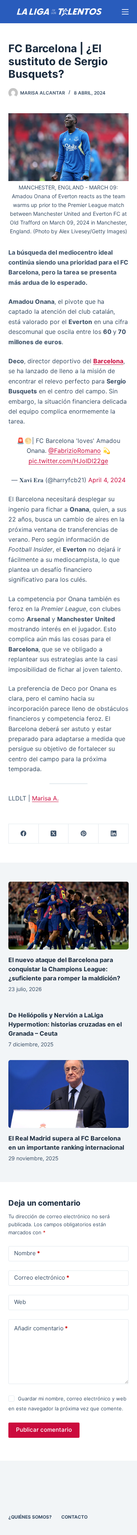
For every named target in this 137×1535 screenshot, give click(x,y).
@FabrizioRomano (74, 450)
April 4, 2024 (107, 480)
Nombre (27, 1253)
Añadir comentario (41, 1328)
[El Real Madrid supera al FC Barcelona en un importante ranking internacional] (68, 1094)
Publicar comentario (44, 1429)
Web (20, 1302)
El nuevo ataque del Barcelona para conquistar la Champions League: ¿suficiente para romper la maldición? (64, 969)
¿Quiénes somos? (30, 1517)
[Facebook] (24, 834)
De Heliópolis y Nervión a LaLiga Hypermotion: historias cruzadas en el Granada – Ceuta (65, 1024)
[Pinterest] (83, 834)
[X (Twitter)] (54, 834)
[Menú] (125, 11)
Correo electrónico (41, 1277)
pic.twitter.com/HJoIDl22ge (68, 461)
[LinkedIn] (114, 834)
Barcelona (108, 361)
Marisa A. (45, 798)
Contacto (74, 1517)
